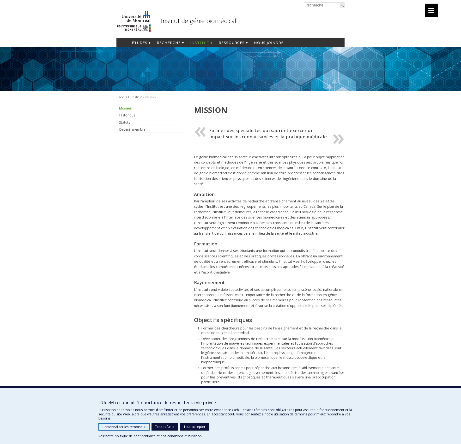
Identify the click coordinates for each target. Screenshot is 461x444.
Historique (127, 115)
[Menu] (431, 10)
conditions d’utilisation (184, 436)
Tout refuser (165, 426)
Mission (125, 108)
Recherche (169, 42)
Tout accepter (194, 426)
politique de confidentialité (135, 436)
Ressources (232, 42)
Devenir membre (132, 129)
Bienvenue (122, 42)
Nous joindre (269, 42)
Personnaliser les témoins (124, 427)
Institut (199, 42)
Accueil (124, 97)
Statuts (124, 122)
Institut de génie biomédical (198, 20)
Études (139, 42)
